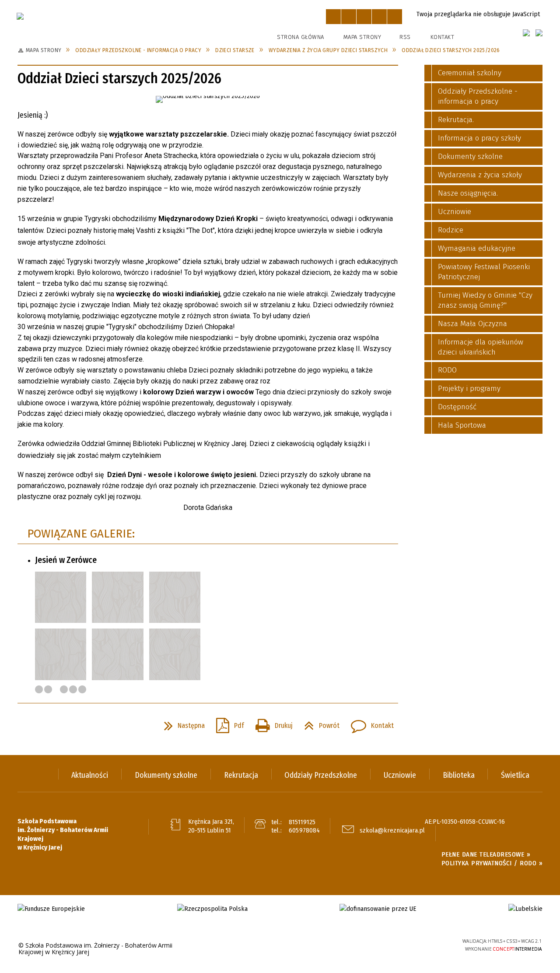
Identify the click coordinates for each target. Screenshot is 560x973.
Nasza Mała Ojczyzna (472, 323)
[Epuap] (526, 32)
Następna (181, 723)
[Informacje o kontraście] (394, 16)
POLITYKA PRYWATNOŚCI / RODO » (492, 863)
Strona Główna (300, 37)
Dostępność (457, 406)
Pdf (226, 723)
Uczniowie (454, 211)
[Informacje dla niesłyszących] (379, 16)
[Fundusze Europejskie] (51, 909)
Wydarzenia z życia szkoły (480, 174)
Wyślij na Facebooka (26, 726)
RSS (405, 37)
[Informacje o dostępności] (348, 16)
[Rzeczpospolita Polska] (212, 909)
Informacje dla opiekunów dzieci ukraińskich (480, 347)
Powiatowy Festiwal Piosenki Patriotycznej (484, 271)
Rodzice (450, 230)
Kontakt (442, 37)
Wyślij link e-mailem (58, 726)
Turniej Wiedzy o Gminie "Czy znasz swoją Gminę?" (485, 300)
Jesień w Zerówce (66, 560)
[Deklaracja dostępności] (364, 16)
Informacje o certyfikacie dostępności (280, 945)
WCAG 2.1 (432, 944)
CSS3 (405, 945)
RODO (447, 370)
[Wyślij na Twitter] (42, 726)
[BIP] (539, 32)
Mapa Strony (362, 37)
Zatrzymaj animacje (333, 16)
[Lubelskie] (525, 909)
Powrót (318, 723)
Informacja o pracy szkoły (479, 138)
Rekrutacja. (456, 119)
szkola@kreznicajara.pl (392, 830)
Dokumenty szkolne (470, 156)
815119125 (302, 822)
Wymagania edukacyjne (476, 248)
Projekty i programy (469, 388)
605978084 (304, 830)
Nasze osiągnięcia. (468, 193)
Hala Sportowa (462, 425)
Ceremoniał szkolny (469, 72)
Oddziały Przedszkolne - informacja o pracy (478, 96)
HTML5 (391, 945)
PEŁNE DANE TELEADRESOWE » (486, 854)
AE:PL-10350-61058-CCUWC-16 (465, 821)
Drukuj (270, 723)
